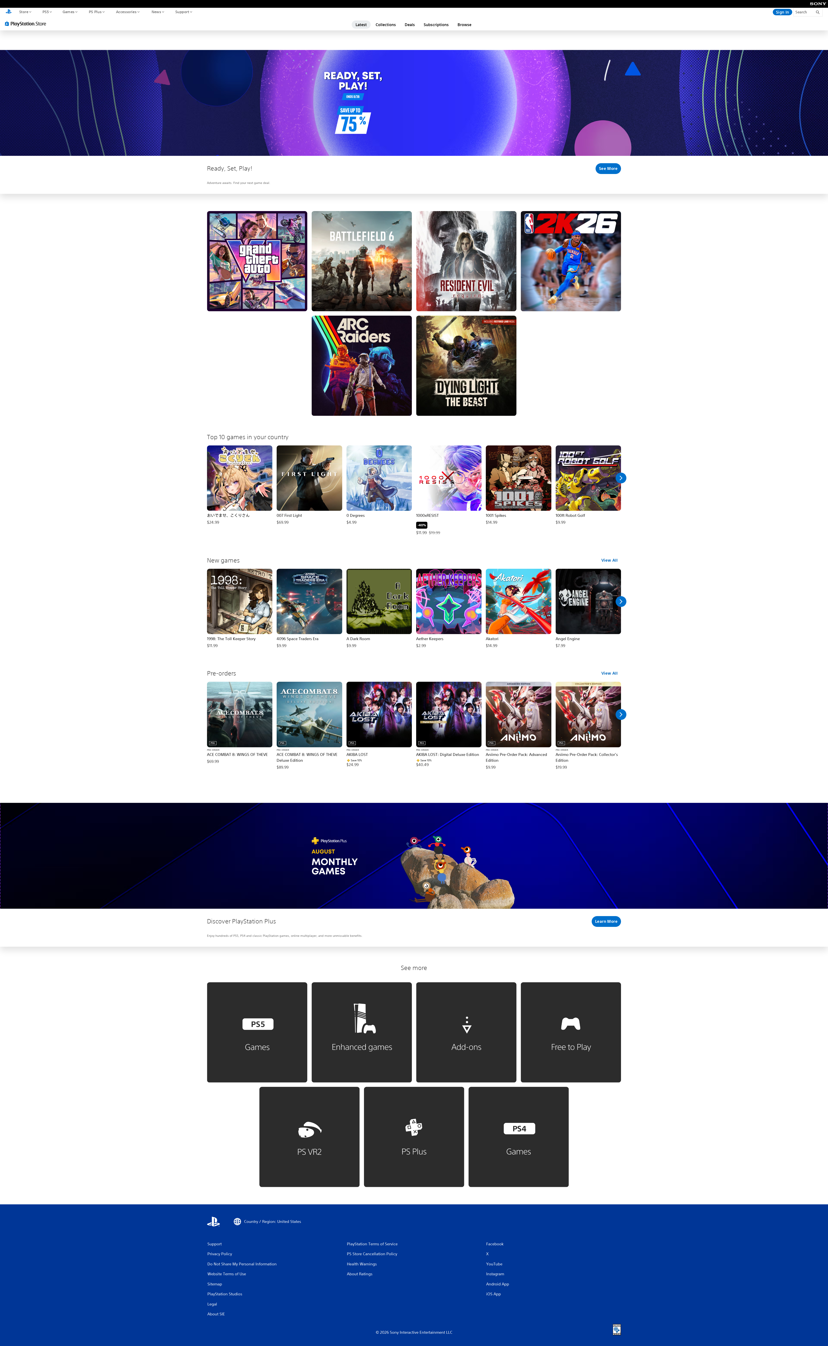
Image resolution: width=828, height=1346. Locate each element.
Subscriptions (436, 24)
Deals (410, 24)
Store (23, 11)
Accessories (126, 11)
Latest (361, 24)
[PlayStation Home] (8, 12)
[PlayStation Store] (26, 23)
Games (68, 11)
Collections (386, 24)
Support (182, 11)
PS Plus (95, 11)
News (156, 11)
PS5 (45, 11)
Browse (464, 24)
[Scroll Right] (621, 478)
